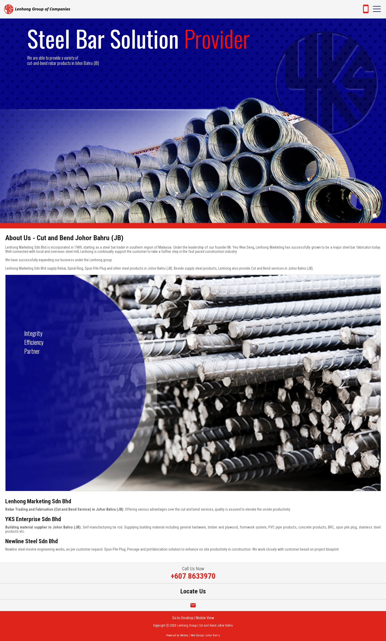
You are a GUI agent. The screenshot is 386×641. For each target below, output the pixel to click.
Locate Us (193, 591)
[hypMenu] (377, 9)
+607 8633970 (193, 576)
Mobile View (205, 618)
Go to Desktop (183, 618)
